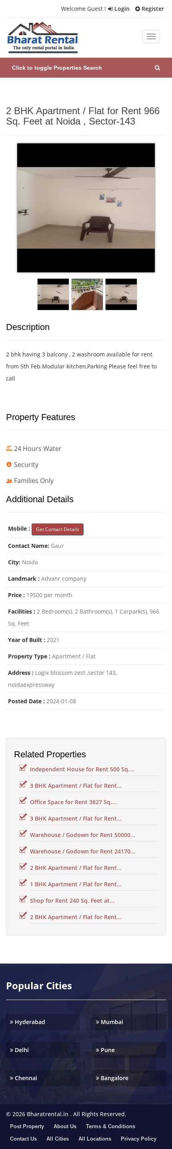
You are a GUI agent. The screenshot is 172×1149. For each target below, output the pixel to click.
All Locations (94, 1139)
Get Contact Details (57, 529)
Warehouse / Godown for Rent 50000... (82, 835)
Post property (27, 1126)
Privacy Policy (138, 1139)
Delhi (21, 1050)
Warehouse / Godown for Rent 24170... (82, 851)
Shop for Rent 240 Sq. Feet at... (72, 900)
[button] (86, 68)
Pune (107, 1050)
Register (152, 8)
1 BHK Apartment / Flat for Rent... (76, 884)
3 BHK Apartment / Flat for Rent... (76, 785)
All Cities (57, 1139)
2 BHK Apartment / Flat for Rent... (76, 867)
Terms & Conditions (110, 1126)
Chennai (25, 1078)
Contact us (23, 1139)
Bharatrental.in (47, 1114)
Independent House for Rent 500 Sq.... (82, 769)
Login (121, 8)
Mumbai (111, 1022)
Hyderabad (29, 1022)
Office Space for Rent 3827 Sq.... (73, 802)
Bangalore (113, 1078)
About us (65, 1126)
